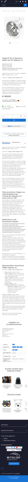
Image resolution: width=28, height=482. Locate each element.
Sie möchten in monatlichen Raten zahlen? (14, 134)
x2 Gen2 (14, 347)
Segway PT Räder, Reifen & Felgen (15, 68)
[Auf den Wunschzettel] (22, 18)
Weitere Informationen (14, 135)
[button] (20, 1)
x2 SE (18, 347)
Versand (13, 99)
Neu (13, 344)
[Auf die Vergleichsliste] (19, 18)
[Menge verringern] (3, 116)
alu (13, 349)
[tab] (16, 143)
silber (16, 349)
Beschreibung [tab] (6, 142)
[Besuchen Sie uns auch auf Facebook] (3, 468)
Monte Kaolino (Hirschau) (9, 440)
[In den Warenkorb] (3, 15)
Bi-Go (21, 347)
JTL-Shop (16, 478)
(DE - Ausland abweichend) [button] (8, 108)
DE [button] (16, 1)
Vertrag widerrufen (14, 463)
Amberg (5, 438)
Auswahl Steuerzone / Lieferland (9, 100)
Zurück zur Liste (6, 11)
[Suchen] (25, 5)
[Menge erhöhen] (24, 116)
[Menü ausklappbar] (1, 1)
